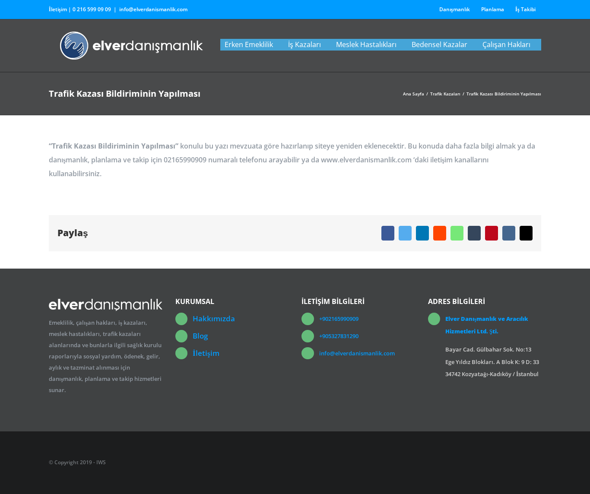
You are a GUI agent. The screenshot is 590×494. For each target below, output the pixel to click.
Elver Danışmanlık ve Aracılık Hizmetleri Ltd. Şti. (486, 325)
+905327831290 (338, 336)
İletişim (206, 353)
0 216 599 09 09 (92, 9)
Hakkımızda (214, 318)
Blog (200, 336)
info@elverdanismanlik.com (153, 9)
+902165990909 (338, 319)
